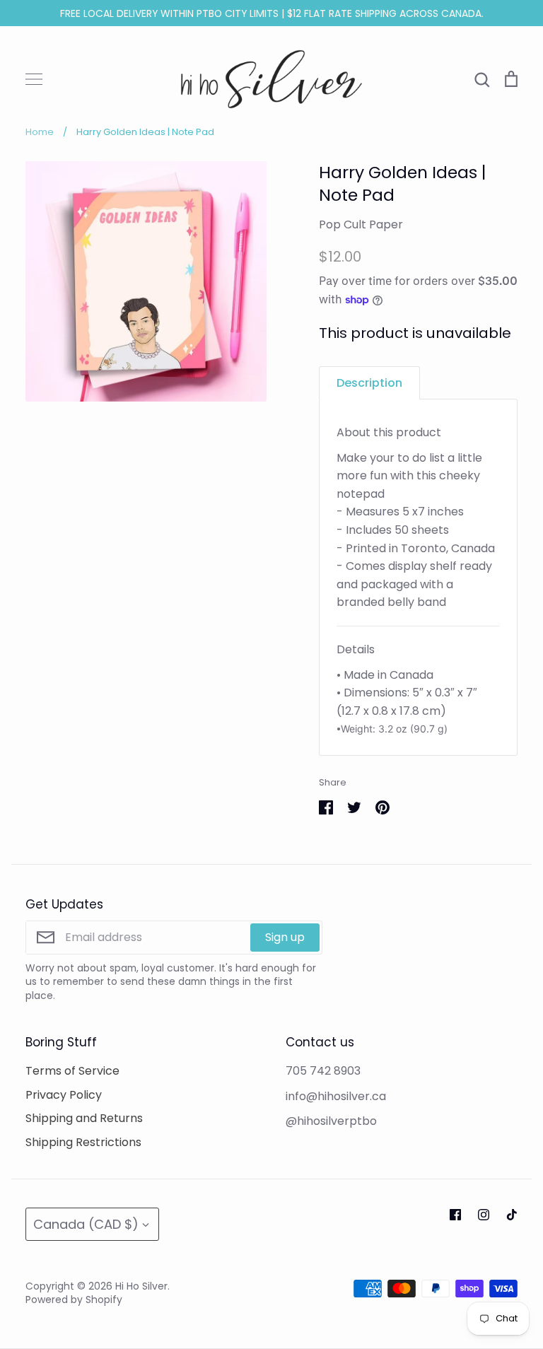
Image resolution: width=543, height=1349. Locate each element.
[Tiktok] (512, 1215)
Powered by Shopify (73, 1299)
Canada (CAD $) (86, 1224)
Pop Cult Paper (361, 224)
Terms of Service (72, 1071)
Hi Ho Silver (141, 1286)
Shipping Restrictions (83, 1142)
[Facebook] (455, 1215)
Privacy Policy (63, 1095)
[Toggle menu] (33, 79)
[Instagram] (483, 1215)
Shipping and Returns (84, 1118)
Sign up (285, 937)
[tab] (369, 382)
